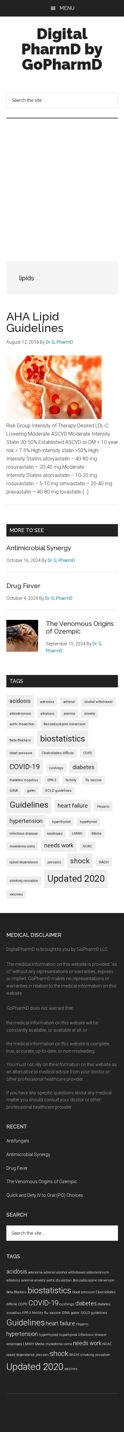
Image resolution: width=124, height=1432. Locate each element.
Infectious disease (24, 834)
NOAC (87, 846)
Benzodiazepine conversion (65, 724)
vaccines (16, 894)
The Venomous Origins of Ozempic (80, 627)
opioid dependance (24, 862)
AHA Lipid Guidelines (34, 322)
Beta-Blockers (20, 740)
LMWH (77, 834)
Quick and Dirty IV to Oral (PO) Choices (44, 1195)
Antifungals (17, 1140)
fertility (70, 780)
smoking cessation (24, 881)
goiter (31, 791)
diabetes (83, 767)
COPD (87, 753)
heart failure (73, 806)
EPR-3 (51, 780)
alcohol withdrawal (98, 702)
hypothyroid (88, 822)
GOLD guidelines (58, 791)
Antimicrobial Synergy (38, 548)
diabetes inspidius (24, 780)
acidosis (20, 701)
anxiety (89, 714)
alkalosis (47, 714)
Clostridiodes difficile (58, 753)
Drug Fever (23, 586)
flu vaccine (94, 780)
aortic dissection (22, 724)
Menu (66, 8)
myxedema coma (22, 846)
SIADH (104, 862)
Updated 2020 (76, 878)
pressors (54, 862)
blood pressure (21, 753)
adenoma (47, 702)
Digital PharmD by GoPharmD (62, 49)
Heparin (103, 806)
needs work (58, 845)
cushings (56, 768)
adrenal (69, 702)
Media (96, 834)
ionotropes (55, 834)
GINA (14, 791)
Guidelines (29, 805)
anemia (69, 714)
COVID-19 (25, 766)
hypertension (26, 821)
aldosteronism (20, 714)
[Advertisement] (62, 184)
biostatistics (62, 738)
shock (80, 861)
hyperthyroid (61, 822)
